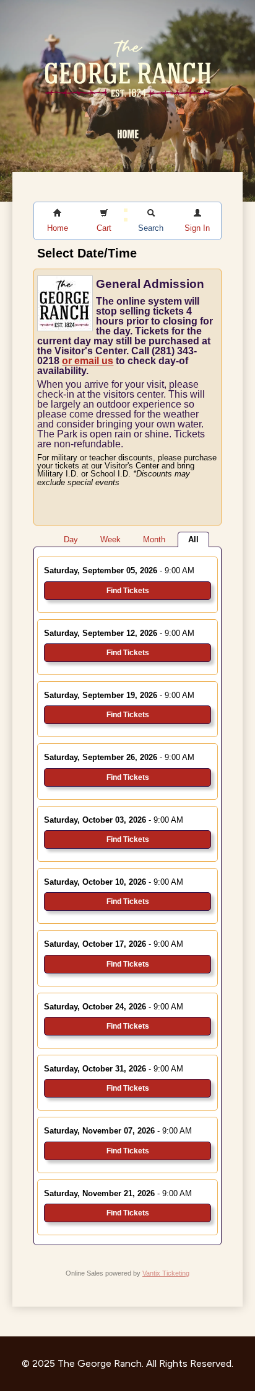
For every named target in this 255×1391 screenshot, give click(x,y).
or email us (87, 361)
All (193, 539)
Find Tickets (127, 590)
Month (154, 539)
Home (128, 134)
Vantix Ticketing (165, 1273)
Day (71, 539)
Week (110, 539)
